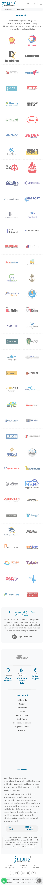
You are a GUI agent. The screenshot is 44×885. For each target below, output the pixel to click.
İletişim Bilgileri (35, 677)
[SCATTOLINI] (11, 246)
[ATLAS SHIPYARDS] (11, 214)
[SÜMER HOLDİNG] (11, 88)
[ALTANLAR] (32, 373)
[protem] (32, 547)
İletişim (22, 704)
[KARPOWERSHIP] (32, 230)
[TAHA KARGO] (11, 578)
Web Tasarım (33, 882)
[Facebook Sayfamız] (12, 873)
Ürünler (22, 711)
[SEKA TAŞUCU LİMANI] (32, 278)
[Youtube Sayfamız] (28, 873)
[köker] (11, 484)
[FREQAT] (11, 452)
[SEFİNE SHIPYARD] (11, 151)
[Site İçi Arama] (28, 4)
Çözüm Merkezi (7, 679)
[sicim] (11, 325)
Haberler (22, 730)
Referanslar (19, 9)
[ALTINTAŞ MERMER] (11, 389)
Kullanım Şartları (23, 867)
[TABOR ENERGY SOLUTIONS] (32, 563)
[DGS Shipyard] (11, 230)
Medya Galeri (22, 715)
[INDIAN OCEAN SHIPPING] (11, 468)
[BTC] (11, 404)
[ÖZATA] (11, 167)
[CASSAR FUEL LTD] (32, 404)
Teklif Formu (22, 719)
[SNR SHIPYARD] (32, 167)
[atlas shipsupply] (32, 389)
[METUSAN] (11, 499)
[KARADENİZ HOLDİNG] (32, 104)
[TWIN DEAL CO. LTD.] (32, 594)
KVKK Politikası (36, 867)
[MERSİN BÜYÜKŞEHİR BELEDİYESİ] (32, 294)
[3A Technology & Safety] (11, 357)
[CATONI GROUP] (32, 341)
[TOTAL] (32, 40)
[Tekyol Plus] (32, 578)
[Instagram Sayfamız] (23, 873)
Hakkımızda (22, 700)
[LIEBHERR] (32, 56)
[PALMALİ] (11, 119)
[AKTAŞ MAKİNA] (11, 373)
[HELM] (32, 119)
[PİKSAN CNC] (32, 515)
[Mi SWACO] (32, 499)
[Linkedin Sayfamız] (33, 873)
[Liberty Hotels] (32, 325)
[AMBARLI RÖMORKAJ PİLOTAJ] (32, 246)
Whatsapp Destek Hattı (22, 680)
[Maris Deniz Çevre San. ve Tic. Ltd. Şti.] (8, 4)
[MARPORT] (32, 199)
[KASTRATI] (32, 468)
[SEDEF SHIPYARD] (32, 135)
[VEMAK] (11, 341)
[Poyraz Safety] (11, 547)
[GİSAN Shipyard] (11, 183)
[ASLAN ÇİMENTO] (11, 309)
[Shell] (11, 40)
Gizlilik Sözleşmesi (9, 867)
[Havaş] (11, 104)
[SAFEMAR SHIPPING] (11, 563)
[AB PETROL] (32, 357)
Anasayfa (8, 9)
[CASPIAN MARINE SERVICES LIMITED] (11, 436)
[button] (18, 769)
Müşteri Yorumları (22, 726)
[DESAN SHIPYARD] (32, 151)
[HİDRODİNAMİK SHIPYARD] (11, 199)
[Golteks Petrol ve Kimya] (32, 452)
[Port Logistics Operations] (11, 531)
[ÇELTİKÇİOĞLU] (11, 420)
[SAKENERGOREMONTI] (32, 436)
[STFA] (11, 72)
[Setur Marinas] (11, 262)
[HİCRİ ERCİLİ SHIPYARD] (32, 183)
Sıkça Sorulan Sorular (22, 723)
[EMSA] (22, 656)
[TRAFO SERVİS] (11, 594)
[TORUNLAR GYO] (32, 72)
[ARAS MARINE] (32, 214)
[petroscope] (11, 515)
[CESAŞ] (32, 420)
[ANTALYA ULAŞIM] (11, 294)
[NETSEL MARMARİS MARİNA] (32, 262)
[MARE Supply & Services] (32, 484)
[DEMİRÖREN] (11, 56)
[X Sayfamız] (17, 873)
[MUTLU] (32, 88)
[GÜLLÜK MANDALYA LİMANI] (11, 278)
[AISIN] (11, 135)
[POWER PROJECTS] (32, 531)
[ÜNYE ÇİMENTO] (32, 309)
